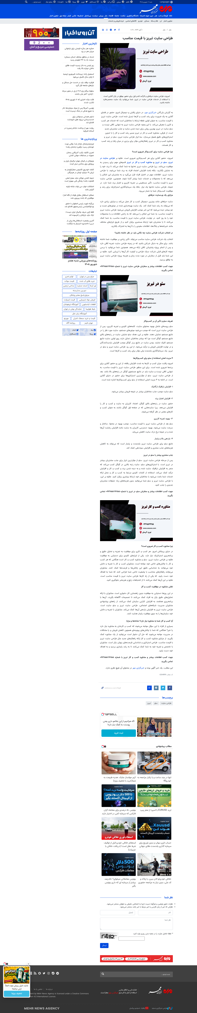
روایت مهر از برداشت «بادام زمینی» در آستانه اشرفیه (79, 130)
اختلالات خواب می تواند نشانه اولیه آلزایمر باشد (80, 188)
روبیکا (74, 2)
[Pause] (140, 734)
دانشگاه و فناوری (133, 15)
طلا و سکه (154, 21)
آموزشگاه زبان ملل (79, 313)
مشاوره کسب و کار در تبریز (140, 162)
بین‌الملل (87, 15)
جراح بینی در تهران (87, 276)
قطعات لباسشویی (89, 304)
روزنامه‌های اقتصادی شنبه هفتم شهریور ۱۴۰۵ (81, 262)
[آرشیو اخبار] (30, 973)
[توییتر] (44, 973)
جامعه (117, 15)
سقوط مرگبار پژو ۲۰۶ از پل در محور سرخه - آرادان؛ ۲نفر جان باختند (78, 93)
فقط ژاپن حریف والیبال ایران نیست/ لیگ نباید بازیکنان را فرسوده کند (80, 214)
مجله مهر (63, 15)
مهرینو (66, 318)
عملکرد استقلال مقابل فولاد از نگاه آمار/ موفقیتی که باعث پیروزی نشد (78, 197)
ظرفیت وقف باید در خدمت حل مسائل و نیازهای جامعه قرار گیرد (78, 84)
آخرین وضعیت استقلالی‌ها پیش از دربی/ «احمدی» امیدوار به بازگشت (80, 222)
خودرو (140, 21)
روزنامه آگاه (70, 323)
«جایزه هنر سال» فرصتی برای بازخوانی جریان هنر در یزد (79, 50)
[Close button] (28, 963)
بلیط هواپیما (90, 309)
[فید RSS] (35, 973)
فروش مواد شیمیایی (87, 299)
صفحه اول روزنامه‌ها (86, 232)
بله (102, 2)
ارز (161, 21)
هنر (156, 15)
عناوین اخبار (167, 21)
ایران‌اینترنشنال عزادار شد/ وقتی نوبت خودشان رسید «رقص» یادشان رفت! (79, 145)
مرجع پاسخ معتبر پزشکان (79, 295)
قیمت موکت (69, 281)
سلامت (122, 15)
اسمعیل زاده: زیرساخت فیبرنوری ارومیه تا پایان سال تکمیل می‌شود (78, 76)
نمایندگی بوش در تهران (73, 309)
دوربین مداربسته (79, 290)
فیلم (69, 15)
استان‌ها (80, 15)
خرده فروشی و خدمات (116, 21)
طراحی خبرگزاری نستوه (159, 1008)
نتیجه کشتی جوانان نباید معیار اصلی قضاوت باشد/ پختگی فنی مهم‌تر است (79, 180)
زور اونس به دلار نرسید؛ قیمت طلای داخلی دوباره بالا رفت (79, 67)
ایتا (67, 2)
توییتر (83, 2)
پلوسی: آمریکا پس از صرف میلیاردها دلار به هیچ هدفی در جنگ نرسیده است (78, 110)
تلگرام (128, 2)
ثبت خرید (118, 733)
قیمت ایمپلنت (69, 299)
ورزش (101, 15)
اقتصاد (111, 15)
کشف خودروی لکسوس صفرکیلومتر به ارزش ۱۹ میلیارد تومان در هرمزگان (79, 171)
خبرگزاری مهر (150, 112)
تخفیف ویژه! (16, 993)
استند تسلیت (82, 285)
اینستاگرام (93, 2)
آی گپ (110, 2)
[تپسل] (102, 714)
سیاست (95, 15)
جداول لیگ (49, 2)
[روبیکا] (40, 973)
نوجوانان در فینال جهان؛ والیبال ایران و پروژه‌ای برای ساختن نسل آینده (79, 163)
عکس (74, 15)
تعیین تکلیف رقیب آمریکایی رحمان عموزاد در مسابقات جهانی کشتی (80, 154)
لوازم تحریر (69, 276)
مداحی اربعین (68, 285)
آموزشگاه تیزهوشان (70, 304)
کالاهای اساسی (131, 21)
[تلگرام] (57, 973)
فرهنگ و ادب (163, 15)
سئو (156, 703)
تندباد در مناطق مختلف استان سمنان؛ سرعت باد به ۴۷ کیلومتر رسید (79, 59)
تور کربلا (93, 285)
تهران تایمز (88, 323)
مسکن (146, 21)
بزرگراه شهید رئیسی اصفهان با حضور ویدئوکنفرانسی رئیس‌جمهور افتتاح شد (79, 205)
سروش (119, 2)
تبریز (149, 703)
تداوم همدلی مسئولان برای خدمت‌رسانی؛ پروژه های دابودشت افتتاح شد (80, 119)
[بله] (53, 973)
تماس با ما (38, 989)
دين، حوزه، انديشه (146, 15)
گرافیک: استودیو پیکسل (137, 1008)
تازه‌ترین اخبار (89, 44)
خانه (170, 15)
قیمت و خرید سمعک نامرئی (84, 318)
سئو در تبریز (161, 162)
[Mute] (144, 734)
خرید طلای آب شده (87, 281)
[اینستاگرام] (48, 973)
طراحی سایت (166, 703)
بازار (106, 15)
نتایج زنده (61, 2)
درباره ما (49, 989)
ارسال (104, 945)
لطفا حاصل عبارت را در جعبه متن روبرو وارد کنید (153, 933)
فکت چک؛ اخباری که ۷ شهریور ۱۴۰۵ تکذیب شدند (80, 101)
